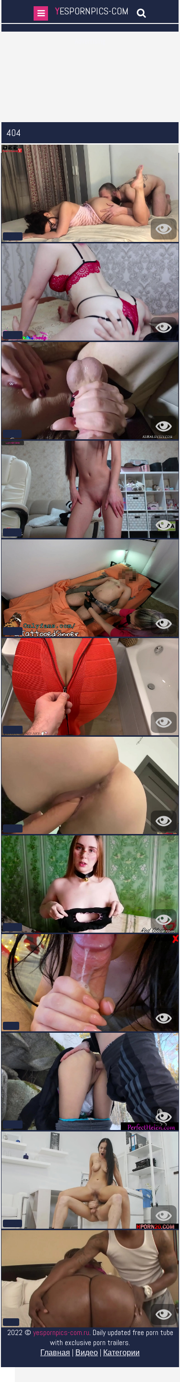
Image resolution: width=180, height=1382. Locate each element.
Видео (86, 1353)
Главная (55, 1353)
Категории (121, 1353)
